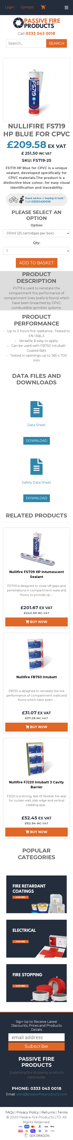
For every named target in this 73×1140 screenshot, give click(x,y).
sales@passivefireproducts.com (41, 1094)
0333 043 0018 (40, 33)
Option (37, 225)
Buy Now (38, 622)
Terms (62, 1112)
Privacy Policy (27, 1112)
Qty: (36, 243)
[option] (36, 89)
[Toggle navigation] (66, 7)
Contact (27, 7)
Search (56, 43)
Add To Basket (36, 262)
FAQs (9, 1112)
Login (9, 7)
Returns (48, 1112)
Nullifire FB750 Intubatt (36, 677)
